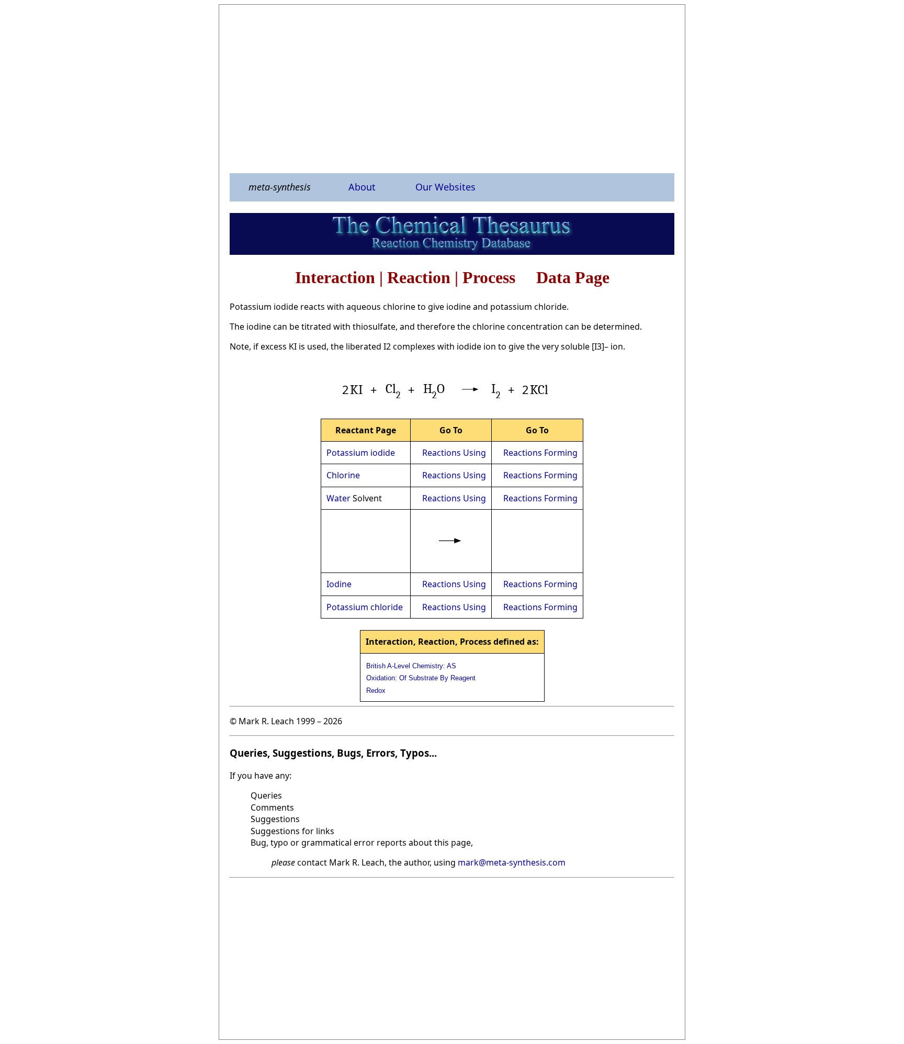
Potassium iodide (360, 452)
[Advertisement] (452, 88)
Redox (376, 690)
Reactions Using (454, 452)
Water (338, 498)
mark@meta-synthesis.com (512, 862)
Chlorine (343, 475)
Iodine (339, 584)
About (362, 187)
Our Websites (445, 187)
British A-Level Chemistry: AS (411, 666)
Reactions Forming (540, 452)
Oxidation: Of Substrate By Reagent (421, 678)
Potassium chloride (364, 607)
